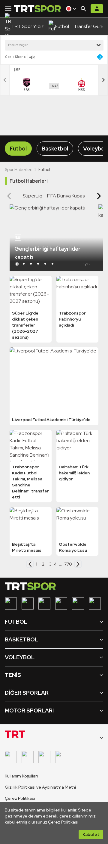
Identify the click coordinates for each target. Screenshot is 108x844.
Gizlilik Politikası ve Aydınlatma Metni (40, 787)
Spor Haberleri (18, 169)
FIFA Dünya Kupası (66, 196)
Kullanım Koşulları (21, 776)
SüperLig (32, 196)
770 (68, 564)
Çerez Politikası (63, 822)
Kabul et (90, 834)
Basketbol (55, 148)
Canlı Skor (14, 56)
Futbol (18, 148)
